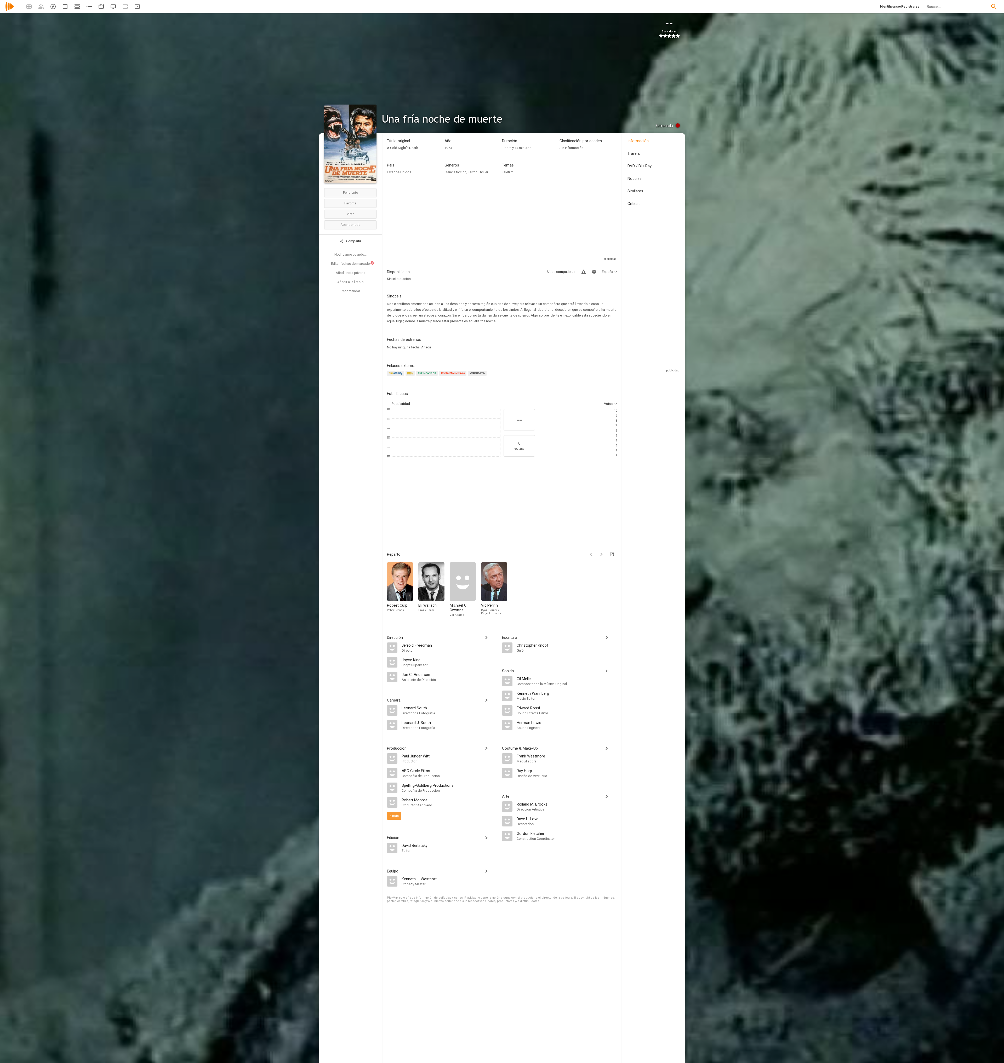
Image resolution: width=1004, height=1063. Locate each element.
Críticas (634, 203)
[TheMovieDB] (427, 376)
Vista (350, 214)
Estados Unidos (399, 172)
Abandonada (350, 225)
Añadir (426, 347)
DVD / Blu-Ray (640, 166)
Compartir (353, 241)
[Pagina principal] (9, 10)
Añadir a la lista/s (350, 282)
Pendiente (350, 192)
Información (638, 141)
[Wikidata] (478, 376)
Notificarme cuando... (350, 254)
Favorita (350, 203)
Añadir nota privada (350, 273)
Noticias (635, 178)
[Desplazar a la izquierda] (591, 554)
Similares (635, 191)
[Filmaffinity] (396, 376)
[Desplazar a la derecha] (601, 554)
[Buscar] (994, 6)
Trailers (634, 153)
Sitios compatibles (561, 272)
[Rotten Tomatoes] (453, 376)
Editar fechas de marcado (352, 263)
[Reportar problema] (583, 272)
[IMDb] (411, 376)
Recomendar (350, 291)
